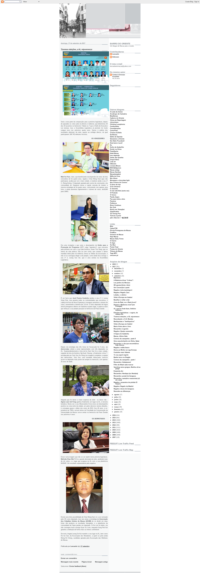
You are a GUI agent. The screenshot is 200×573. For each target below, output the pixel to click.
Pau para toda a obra (117, 199)
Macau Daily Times (116, 239)
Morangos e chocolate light (120, 180)
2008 (114, 435)
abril (116, 404)
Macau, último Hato (121, 336)
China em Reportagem (118, 120)
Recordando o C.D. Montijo (123, 319)
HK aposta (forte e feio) (122, 285)
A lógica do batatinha (121, 334)
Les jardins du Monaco (122, 283)
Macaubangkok (115, 174)
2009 (114, 432)
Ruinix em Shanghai (117, 209)
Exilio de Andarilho (117, 147)
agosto (117, 394)
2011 (114, 427)
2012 (114, 425)
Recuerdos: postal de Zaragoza (125, 376)
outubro (117, 273)
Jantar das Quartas (116, 157)
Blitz (111, 226)
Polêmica (113, 203)
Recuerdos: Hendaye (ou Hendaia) (126, 373)
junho (116, 399)
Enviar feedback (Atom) (77, 566)
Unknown (115, 57)
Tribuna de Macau (116, 251)
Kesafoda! (115, 76)
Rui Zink (113, 207)
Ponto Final (114, 247)
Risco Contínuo (115, 205)
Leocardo (115, 54)
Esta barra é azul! (116, 143)
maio (116, 402)
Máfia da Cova (115, 176)
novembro (118, 271)
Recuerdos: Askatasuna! (122, 362)
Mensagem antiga (101, 562)
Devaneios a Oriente (117, 139)
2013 (114, 422)
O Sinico (113, 195)
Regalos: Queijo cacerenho (123, 331)
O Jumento (114, 189)
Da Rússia (113, 135)
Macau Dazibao (115, 172)
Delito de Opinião (116, 137)
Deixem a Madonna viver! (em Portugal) (124, 305)
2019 (114, 264)
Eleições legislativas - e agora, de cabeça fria (126, 313)
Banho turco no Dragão (122, 357)
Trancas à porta (115, 216)
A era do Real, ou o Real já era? (125, 302)
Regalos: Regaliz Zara (121, 292)
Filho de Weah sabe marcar (123, 365)
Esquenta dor (118, 371)
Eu (111, 145)
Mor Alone (113, 178)
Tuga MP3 (113, 253)
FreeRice (113, 232)
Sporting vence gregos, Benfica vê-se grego (127, 368)
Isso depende (115, 155)
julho (116, 397)
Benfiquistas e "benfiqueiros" (124, 321)
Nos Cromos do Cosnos (118, 182)
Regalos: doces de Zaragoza (124, 389)
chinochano (114, 122)
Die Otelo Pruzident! (117, 141)
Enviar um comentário (69, 558)
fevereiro (117, 409)
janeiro (117, 412)
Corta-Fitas (114, 130)
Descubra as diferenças (122, 391)
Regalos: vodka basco (121, 347)
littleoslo (113, 164)
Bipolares (117, 278)
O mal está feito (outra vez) (119, 191)
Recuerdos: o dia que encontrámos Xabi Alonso (126, 344)
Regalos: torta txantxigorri (123, 290)
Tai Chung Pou (115, 213)
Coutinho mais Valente (122, 352)
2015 (114, 418)
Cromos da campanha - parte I (124, 360)
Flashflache (114, 151)
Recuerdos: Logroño (121, 329)
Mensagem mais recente (69, 562)
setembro (117, 276)
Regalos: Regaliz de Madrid (123, 386)
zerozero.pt (114, 255)
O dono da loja (115, 184)
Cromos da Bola (116, 132)
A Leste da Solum (116, 112)
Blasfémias (114, 116)
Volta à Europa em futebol (123, 297)
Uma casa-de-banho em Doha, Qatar (126, 341)
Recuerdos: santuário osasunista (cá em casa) (127, 379)
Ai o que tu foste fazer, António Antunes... (125, 309)
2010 (114, 430)
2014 (114, 420)
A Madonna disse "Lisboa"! (123, 280)
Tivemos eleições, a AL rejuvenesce (126, 316)
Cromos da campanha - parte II (125, 339)
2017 (114, 267)
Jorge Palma (114, 159)
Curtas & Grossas (118, 75)
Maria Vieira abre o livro (122, 326)
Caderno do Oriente (117, 118)
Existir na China (115, 149)
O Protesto (114, 193)
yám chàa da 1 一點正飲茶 (119, 218)
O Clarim (113, 241)
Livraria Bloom (115, 166)
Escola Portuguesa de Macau (120, 230)
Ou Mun (113, 245)
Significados (114, 211)
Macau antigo (115, 170)
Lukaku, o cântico (120, 295)
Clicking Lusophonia (117, 124)
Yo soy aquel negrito (121, 355)
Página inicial (87, 562)
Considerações (115, 128)
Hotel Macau (114, 153)
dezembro (118, 268)
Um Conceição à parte (121, 287)
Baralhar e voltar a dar (122, 300)
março (116, 407)
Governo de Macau (116, 234)
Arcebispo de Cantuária (118, 114)
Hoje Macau (114, 237)
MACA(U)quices (115, 168)
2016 (114, 415)
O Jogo (112, 243)
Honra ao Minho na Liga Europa (125, 350)
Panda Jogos (114, 197)
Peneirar (113, 201)
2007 (114, 437)
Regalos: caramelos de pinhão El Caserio (125, 383)
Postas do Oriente (116, 249)
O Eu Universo (115, 186)
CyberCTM (113, 228)
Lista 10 (113, 162)
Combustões (114, 126)
